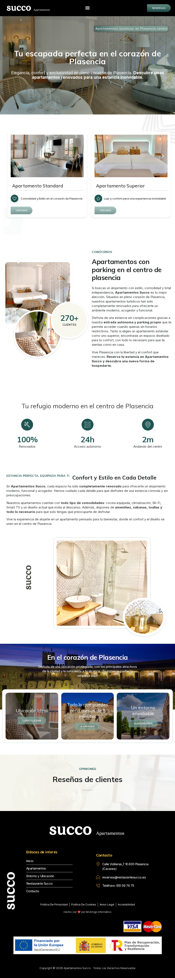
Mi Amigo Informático (98, 912)
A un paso (87, 726)
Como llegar (32, 720)
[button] (87, 7)
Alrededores (143, 723)
